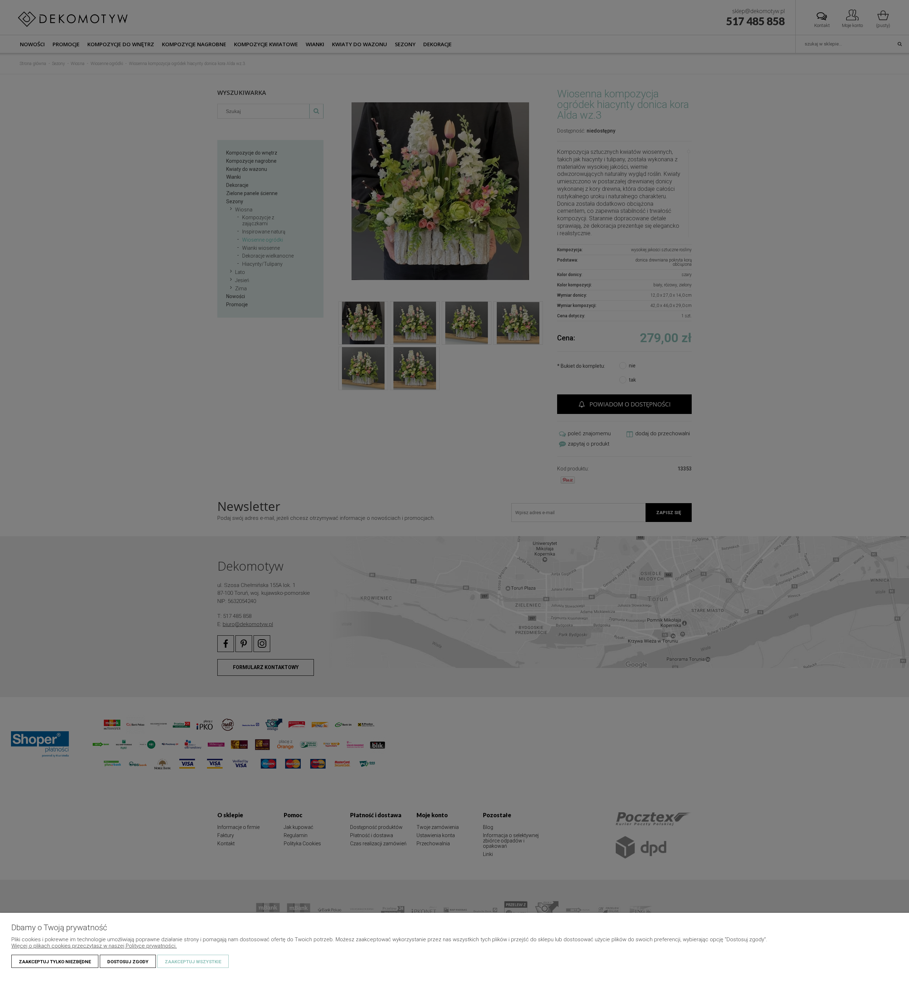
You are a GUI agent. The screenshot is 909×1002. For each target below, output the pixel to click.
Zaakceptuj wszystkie (193, 961)
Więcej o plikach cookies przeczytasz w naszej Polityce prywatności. (94, 946)
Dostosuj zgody (127, 961)
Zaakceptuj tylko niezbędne (55, 961)
